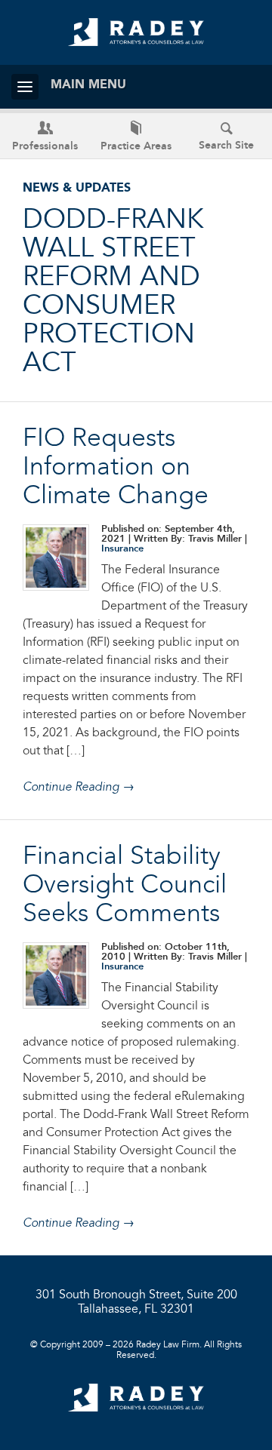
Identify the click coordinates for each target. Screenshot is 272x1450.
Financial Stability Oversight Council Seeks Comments (125, 885)
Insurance (122, 549)
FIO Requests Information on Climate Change (116, 467)
